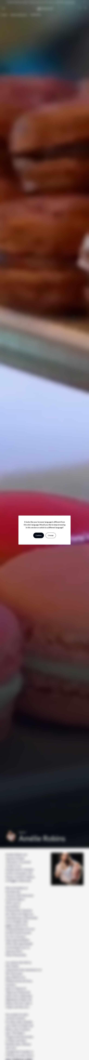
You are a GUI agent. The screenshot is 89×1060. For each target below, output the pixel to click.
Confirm (39, 535)
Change (50, 535)
